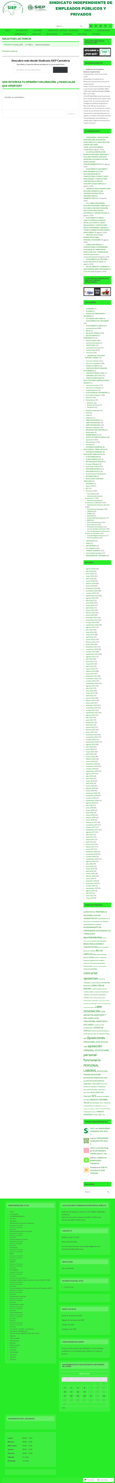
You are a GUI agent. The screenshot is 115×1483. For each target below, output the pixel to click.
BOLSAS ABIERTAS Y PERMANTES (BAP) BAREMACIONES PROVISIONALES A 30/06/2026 (97, 269)
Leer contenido (68, 1268)
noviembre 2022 (92, 678)
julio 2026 (89, 571)
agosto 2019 (90, 774)
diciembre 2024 (91, 617)
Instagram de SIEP (69, 1329)
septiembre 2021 (92, 713)
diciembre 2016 (91, 852)
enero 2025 (90, 615)
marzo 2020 (90, 756)
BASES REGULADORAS (99, 941)
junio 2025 (89, 603)
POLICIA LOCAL (102, 1071)
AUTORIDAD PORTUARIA (94, 318)
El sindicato (22, 30)
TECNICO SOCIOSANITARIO (102, 1108)
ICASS (88, 415)
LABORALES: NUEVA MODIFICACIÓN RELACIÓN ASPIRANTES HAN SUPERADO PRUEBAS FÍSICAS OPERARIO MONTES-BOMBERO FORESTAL (97, 193)
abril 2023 (89, 666)
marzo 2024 (90, 639)
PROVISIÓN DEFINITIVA (94, 469)
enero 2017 (90, 849)
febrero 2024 (91, 642)
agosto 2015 (90, 891)
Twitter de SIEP (68, 1324)
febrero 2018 (90, 817)
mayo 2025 (90, 605)
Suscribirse (60, 70)
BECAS (88, 331)
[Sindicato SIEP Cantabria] (57, 16)
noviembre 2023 (92, 649)
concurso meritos (92, 361)
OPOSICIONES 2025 (92, 1042)
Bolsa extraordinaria (100, 954)
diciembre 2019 (91, 764)
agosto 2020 (90, 744)
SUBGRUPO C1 (98, 1106)
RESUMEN (89, 484)
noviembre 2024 (92, 620)
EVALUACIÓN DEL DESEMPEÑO (96, 393)
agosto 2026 (90, 569)
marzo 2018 (90, 815)
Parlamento (13, 1247)
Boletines (90, 403)
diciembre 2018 (91, 793)
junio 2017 (89, 837)
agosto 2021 (90, 715)
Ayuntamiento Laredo (17, 1304)
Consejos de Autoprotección (18, 1278)
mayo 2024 (90, 635)
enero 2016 (90, 878)
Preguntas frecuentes (16, 1225)
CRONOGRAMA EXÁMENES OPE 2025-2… (100, 1131)
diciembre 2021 (91, 705)
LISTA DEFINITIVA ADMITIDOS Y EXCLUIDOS (95, 1014)
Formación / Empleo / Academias (63, 30)
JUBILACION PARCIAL (93, 420)
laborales (95, 1000)
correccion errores (92, 385)
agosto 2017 (90, 832)
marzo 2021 (90, 727)
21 (91, 1396)
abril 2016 (89, 871)
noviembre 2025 (92, 591)
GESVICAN (90, 516)
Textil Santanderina (93, 538)
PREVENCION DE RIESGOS (95, 462)
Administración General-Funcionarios (22, 1223)
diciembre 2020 (91, 735)
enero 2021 (90, 732)
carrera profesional (93, 343)
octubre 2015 (90, 886)
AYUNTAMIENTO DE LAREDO (92, 924)
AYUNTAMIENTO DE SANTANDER (97, 321)
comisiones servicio (93, 348)
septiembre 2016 (92, 859)
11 (71, 1392)
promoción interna (92, 466)
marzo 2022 (90, 698)
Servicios (13, 1218)
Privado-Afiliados (92, 464)
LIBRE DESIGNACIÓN (93, 423)
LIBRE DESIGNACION (93, 425)
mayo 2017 (90, 839)
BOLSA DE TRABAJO (93, 333)
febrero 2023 (91, 671)
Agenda (87, 30)
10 (65, 1392)
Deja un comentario (43, 44)
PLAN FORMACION (92, 457)
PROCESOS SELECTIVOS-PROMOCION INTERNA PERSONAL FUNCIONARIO (93, 237)
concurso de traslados (100, 966)
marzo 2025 (90, 610)
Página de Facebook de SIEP (73, 1320)
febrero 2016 (90, 876)
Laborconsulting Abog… (100, 1148)
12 (78, 1392)
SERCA (88, 543)
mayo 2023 (90, 664)
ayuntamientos (91, 328)
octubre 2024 (91, 622)
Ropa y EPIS (90, 486)
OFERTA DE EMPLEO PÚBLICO (96, 437)
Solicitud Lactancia (9, 51)
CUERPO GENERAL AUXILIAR (92, 992)
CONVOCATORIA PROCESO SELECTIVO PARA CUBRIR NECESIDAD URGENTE (96, 380)
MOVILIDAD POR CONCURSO (95, 430)
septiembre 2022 (92, 683)
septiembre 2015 (92, 888)
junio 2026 (90, 574)
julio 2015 (89, 893)
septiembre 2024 (92, 625)
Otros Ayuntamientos (94, 522)
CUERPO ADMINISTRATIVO (99, 989)
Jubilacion (89, 418)
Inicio (7, 30)
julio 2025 (89, 600)
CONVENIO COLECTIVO (94, 375)
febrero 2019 (90, 788)
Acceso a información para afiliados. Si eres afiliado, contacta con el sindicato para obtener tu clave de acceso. (83, 1351)
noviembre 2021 (92, 708)
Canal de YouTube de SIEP (72, 1315)
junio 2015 (89, 895)
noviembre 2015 (91, 883)
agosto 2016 (90, 861)
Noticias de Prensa (93, 405)
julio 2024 (89, 630)
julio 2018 (89, 805)
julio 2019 (89, 776)
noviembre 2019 (92, 766)
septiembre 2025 (92, 596)
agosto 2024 (90, 627)
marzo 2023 (90, 669)
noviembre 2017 (91, 825)
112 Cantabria (91, 494)
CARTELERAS (90, 345)
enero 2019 (90, 791)
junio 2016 (89, 866)
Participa (36, 34)
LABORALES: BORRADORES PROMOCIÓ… (98, 1160)
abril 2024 (89, 637)
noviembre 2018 (92, 795)
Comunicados (103, 30)
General (89, 397)
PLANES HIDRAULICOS (93, 459)
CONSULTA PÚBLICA (93, 366)
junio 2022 (90, 691)
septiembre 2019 (92, 771)
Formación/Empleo (93, 395)
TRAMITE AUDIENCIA (93, 551)
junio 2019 (89, 778)
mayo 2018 (90, 810)
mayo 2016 (90, 869)
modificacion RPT (99, 1025)
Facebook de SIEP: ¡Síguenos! (21, 1419)
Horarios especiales (93, 410)
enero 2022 (90, 703)
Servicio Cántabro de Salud (96, 529)
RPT (87, 488)
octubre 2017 (90, 827)
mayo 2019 (90, 781)
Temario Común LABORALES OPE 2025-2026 (24, 1333)
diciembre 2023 (91, 647)
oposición (89, 440)
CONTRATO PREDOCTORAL (95, 373)
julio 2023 (89, 659)
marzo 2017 (90, 844)
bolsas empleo (91, 340)
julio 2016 (89, 864)
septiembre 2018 (92, 800)
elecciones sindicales (93, 388)
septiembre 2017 (92, 830)
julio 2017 (89, 835)
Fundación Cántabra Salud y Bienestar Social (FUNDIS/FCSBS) (30, 1280)
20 (84, 1396)
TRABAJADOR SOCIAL (90, 1112)
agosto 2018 (90, 803)
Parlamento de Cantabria (95, 527)
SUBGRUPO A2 (89, 1106)
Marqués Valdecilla (93, 427)
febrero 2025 (90, 613)
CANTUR (89, 511)
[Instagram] (105, 26)
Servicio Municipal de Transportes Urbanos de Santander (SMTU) (31, 1288)
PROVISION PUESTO (93, 471)
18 (71, 1396)
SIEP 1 (92, 1128)
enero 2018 (90, 820)
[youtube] (100, 26)
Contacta (67, 34)
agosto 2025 (90, 598)
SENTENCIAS (90, 541)
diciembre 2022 (91, 676)
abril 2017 (89, 842)
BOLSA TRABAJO (89, 957)
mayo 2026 (90, 576)
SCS (94, 1095)
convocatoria (96, 983)
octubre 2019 (90, 769)
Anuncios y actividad (16, 1227)
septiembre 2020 (92, 742)
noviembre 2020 (92, 737)
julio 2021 (89, 717)
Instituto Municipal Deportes (96, 518)
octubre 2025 (91, 593)
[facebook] (91, 26)
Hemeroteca (20, 34)
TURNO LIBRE (97, 1114)
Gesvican (12, 1321)
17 (65, 1396)
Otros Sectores (92, 525)
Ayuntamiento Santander (95, 509)
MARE (89, 520)
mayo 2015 (90, 898)
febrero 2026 (91, 583)
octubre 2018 (90, 798)
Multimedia (52, 34)
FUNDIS (89, 513)
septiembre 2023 (92, 654)
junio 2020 (90, 749)
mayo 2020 (90, 752)
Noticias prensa (15, 1345)
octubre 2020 (91, 739)
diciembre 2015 (91, 881)
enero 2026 (90, 586)
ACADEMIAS (90, 309)
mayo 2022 (90, 693)
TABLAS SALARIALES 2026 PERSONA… (98, 1170)
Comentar (71, 114)
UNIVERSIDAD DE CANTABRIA (96, 555)
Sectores (38, 30)
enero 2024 (90, 644)
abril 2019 (89, 783)
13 (84, 1392)
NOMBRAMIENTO (92, 435)
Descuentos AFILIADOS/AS (19, 1331)
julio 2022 (89, 688)
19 (78, 1396)
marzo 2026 (90, 581)
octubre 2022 (91, 681)
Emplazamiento (91, 390)
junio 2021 (89, 720)
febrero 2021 (90, 730)
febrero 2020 (91, 759)
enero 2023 (90, 674)
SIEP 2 (30, 44)
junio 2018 (89, 808)
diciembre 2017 (91, 822)
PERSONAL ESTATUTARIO (96, 1050)
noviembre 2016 (92, 854)
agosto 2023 (90, 657)
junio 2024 (90, 632)
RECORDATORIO (91, 476)
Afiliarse (82, 34)
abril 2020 (89, 754)
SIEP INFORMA (91, 546)
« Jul (63, 1408)
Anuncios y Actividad (16, 1235)
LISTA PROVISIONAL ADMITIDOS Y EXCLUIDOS (96, 1021)
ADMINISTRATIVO (89, 912)
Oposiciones (90, 442)
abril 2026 (89, 579)
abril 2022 (89, 696)
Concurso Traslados (93, 363)
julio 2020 (89, 747)
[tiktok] (110, 26)
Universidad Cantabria (94, 553)
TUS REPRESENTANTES (17, 1216)
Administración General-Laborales (98, 505)
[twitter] (96, 26)
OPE (85, 1038)
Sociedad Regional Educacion (96, 535)
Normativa (13, 1229)
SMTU (101, 1103)
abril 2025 (89, 608)
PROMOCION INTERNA (92, 1075)
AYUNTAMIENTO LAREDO (95, 326)
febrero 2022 (91, 700)
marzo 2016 (90, 873)
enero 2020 (90, 761)
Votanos (96, 34)
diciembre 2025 (91, 588)
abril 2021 (89, 725)
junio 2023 (90, 661)
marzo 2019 (90, 786)
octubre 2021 (91, 710)
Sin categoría (90, 548)
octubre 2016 (90, 856)
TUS (103, 1114)
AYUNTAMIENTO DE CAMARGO (99, 921)
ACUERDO (89, 311)
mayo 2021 (90, 722)
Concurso (89, 353)
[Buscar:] (69, 26)
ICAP (87, 413)
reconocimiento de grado (95, 474)
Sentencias (90, 407)
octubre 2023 (91, 652)
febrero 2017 (90, 847)
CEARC (97, 957)
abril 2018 (89, 813)
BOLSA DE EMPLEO (103, 947)
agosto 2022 (90, 686)
